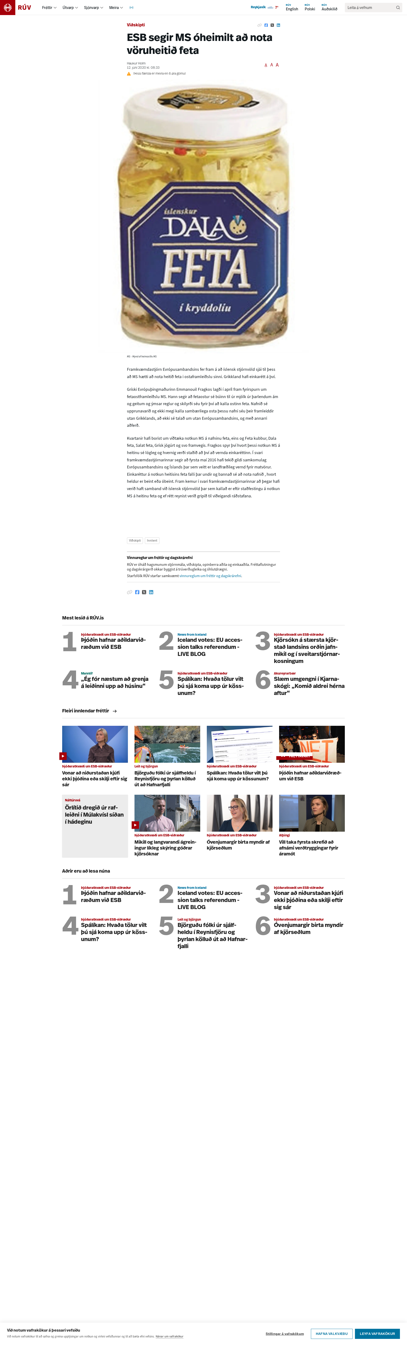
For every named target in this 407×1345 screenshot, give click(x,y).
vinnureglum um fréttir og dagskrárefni (210, 575)
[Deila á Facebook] (266, 25)
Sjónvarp (91, 7)
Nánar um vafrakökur (169, 1336)
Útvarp (68, 7)
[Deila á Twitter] (272, 25)
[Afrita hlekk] (259, 25)
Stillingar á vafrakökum (285, 1334)
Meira (114, 7)
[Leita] (398, 7)
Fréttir (47, 7)
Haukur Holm (136, 63)
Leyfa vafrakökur (377, 1334)
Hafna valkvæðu (332, 1334)
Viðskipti (136, 25)
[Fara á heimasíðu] (19, 7)
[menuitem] (55, 7)
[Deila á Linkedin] (278, 25)
